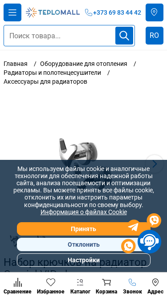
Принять (83, 228)
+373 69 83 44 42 (117, 12)
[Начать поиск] (124, 36)
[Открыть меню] (12, 12)
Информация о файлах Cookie (84, 212)
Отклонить (84, 244)
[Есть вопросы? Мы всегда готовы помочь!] (141, 234)
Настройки (84, 260)
